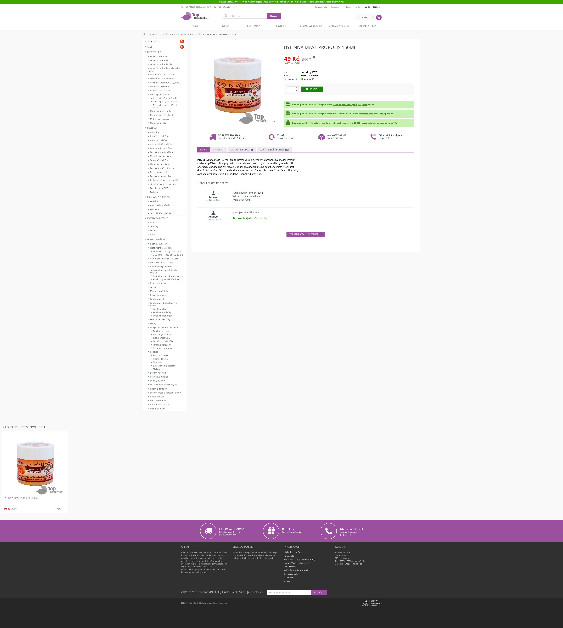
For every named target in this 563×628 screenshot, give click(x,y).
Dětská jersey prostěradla (165, 101)
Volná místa (289, 556)
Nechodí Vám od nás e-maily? (296, 563)
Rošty (152, 234)
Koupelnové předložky (161, 266)
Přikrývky (154, 209)
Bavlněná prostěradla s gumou (165, 82)
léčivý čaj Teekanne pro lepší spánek (350, 104)
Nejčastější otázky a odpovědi (297, 570)
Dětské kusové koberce (163, 365)
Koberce (154, 351)
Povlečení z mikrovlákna (161, 152)
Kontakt (358, 7)
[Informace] (65, 509)
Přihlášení (347, 7)
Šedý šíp (382, 113)
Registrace (334, 7)
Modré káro (367, 113)
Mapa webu (289, 577)
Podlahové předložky (160, 319)
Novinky (224, 25)
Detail (60, 509)
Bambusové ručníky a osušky (164, 258)
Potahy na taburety (162, 315)
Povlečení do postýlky (160, 176)
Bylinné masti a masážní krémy (165, 392)
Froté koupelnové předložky (166, 279)
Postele (153, 230)
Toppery (154, 226)
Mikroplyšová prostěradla (162, 74)
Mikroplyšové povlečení (161, 144)
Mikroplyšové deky (159, 291)
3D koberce (158, 369)
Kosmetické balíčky (159, 404)
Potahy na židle (157, 299)
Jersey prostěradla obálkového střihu (163, 69)
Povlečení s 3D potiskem (162, 168)
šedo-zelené (373, 123)
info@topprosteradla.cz (351, 563)
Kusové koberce (160, 355)
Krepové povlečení (159, 140)
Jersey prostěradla (159, 60)
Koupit (313, 89)
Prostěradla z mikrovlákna (162, 78)
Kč (368, 7)
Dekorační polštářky (159, 283)
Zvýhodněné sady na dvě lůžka (165, 180)
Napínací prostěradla (160, 111)
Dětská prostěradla (159, 94)
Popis (203, 149)
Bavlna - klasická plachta (162, 115)
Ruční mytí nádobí (161, 334)
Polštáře (154, 201)
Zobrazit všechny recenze (305, 234)
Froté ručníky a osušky (161, 247)
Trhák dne (153, 41)
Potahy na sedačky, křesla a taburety (162, 304)
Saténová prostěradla (160, 90)
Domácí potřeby (368, 25)
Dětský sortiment (158, 400)
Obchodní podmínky (293, 552)
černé (387, 123)
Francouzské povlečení (161, 148)
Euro (378, 7)
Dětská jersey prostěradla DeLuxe (164, 106)
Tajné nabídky (321, 7)
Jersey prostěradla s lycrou (163, 64)
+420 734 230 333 (191, 7)
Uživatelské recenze (274, 149)
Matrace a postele (339, 25)
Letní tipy (154, 132)
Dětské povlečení (158, 172)
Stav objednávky (291, 574)
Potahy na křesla (160, 309)
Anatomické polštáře (160, 205)
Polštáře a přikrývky (310, 25)
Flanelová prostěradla (160, 86)
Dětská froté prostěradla (164, 98)
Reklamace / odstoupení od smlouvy (300, 559)
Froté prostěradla (158, 56)
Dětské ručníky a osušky (161, 262)
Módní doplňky (157, 408)
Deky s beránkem (158, 295)
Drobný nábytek (158, 372)
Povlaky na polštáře (159, 188)
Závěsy (153, 287)
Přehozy (154, 192)
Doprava (218, 149)
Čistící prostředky (161, 337)
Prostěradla (253, 25)
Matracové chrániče (159, 119)
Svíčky (153, 323)
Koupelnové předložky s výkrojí (167, 276)
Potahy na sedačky (161, 312)
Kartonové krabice (159, 376)
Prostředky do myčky (162, 341)
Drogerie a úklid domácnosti (164, 327)
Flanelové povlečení (159, 164)
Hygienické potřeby (162, 348)
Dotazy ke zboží (241, 149)
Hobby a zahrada (158, 388)
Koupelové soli (157, 396)
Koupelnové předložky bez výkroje (164, 271)
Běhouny (157, 362)
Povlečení (281, 25)
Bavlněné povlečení (159, 136)
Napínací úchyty (158, 123)
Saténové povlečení (159, 160)
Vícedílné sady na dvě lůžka (163, 184)
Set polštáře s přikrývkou (162, 213)
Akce (195, 25)
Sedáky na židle (157, 380)
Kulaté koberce (160, 358)
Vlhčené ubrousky (161, 344)
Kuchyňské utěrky (158, 243)
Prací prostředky (160, 331)
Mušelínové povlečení (160, 156)
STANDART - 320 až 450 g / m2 (167, 254)
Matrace (154, 222)
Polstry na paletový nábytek (163, 384)
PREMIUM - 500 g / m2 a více (166, 251)
